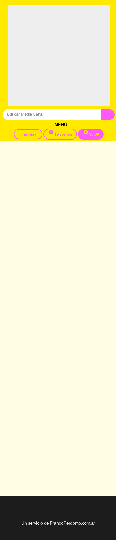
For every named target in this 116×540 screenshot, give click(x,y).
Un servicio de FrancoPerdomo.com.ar (58, 523)
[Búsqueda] (108, 114)
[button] (58, 125)
